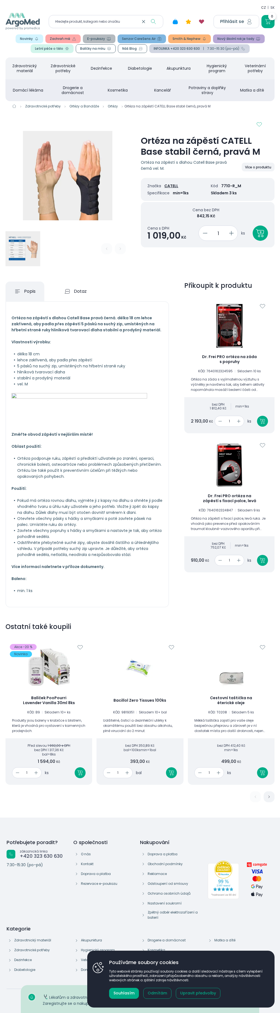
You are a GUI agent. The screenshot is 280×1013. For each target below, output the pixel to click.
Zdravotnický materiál (24, 68)
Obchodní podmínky (165, 864)
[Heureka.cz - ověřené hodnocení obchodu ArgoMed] (223, 880)
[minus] (204, 233)
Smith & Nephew (186, 38)
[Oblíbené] (202, 22)
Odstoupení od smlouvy (168, 883)
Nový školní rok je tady (235, 38)
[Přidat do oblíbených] (259, 124)
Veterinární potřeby (255, 68)
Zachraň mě (60, 38)
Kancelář (162, 90)
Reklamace (157, 873)
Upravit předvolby (198, 993)
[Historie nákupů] (175, 22)
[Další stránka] (269, 796)
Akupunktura (179, 68)
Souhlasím (124, 993)
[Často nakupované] (188, 22)
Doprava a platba (96, 873)
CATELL (171, 186)
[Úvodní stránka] (14, 106)
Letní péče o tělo (49, 48)
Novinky (26, 38)
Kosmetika (118, 90)
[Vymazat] (143, 21)
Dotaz (80, 291)
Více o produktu (258, 167)
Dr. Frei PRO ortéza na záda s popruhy (229, 359)
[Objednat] (260, 233)
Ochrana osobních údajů (169, 893)
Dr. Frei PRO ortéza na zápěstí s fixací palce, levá (229, 498)
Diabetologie (140, 68)
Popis (30, 291)
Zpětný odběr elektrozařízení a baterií (173, 915)
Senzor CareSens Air (139, 38)
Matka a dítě (252, 90)
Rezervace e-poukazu (99, 883)
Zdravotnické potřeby (63, 68)
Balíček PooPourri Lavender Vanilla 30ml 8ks (49, 700)
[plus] (232, 233)
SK (272, 7)
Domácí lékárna (28, 90)
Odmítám (157, 993)
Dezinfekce (101, 68)
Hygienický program (217, 68)
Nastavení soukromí (165, 903)
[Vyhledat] (153, 21)
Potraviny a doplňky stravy (207, 90)
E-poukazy (96, 38)
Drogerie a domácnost (73, 90)
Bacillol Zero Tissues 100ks (139, 700)
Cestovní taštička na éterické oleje (231, 700)
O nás (86, 854)
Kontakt (87, 864)
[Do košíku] (262, 421)
